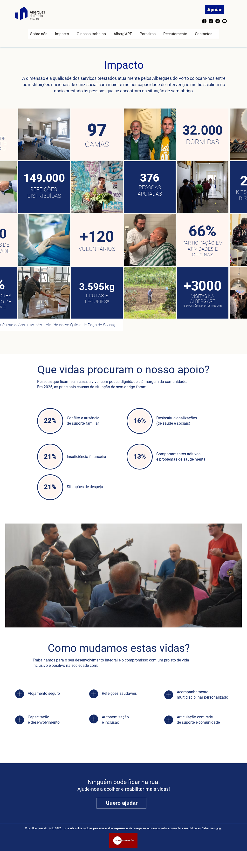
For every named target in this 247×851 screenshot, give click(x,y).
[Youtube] (224, 21)
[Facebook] (204, 21)
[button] (62, 34)
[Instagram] (211, 21)
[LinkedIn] (217, 21)
